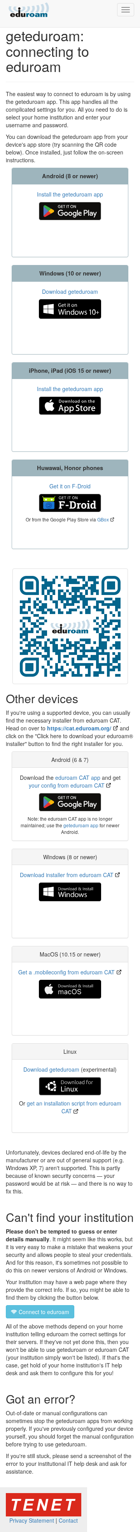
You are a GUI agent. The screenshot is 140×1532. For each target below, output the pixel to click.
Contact (68, 1520)
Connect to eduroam (43, 1312)
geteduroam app (80, 825)
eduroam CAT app (77, 777)
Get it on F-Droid (70, 486)
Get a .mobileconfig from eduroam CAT (66, 972)
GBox (103, 519)
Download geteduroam (70, 291)
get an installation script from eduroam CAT (74, 1107)
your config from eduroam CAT (67, 785)
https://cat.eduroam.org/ (79, 728)
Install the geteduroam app (70, 194)
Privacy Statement (31, 1520)
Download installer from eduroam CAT (67, 875)
